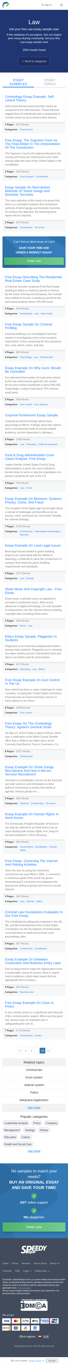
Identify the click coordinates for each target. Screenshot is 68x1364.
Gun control (26, 404)
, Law (36, 313)
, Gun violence (40, 404)
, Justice (37, 1035)
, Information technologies (47, 531)
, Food (28, 488)
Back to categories (36, 61)
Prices (15, 1263)
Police (34, 1092)
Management (12, 1130)
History (44, 1130)
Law (22, 444)
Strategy (30, 1130)
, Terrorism (39, 227)
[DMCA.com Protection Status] (34, 1305)
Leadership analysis (16, 1123)
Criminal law (26, 129)
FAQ (17, 1271)
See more (34, 1107)
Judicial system (34, 1085)
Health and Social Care (18, 1144)
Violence (25, 803)
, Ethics (41, 669)
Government (27, 846)
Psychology (26, 357)
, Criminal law (46, 357)
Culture (25, 1137)
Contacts (7, 1271)
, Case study (45, 313)
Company (51, 1123)
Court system (27, 176)
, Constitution (41, 176)
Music (23, 625)
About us (54, 1263)
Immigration (26, 313)
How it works (40, 1263)
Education (25, 669)
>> (48, 1050)
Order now (34, 261)
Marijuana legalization (34, 1100)
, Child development (47, 444)
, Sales (38, 901)
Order (5, 1263)
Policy (36, 1123)
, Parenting (31, 444)
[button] (6, 5)
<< (20, 1050)
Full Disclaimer (24, 1288)
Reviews (26, 1263)
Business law (27, 992)
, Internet (30, 901)
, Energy (29, 578)
